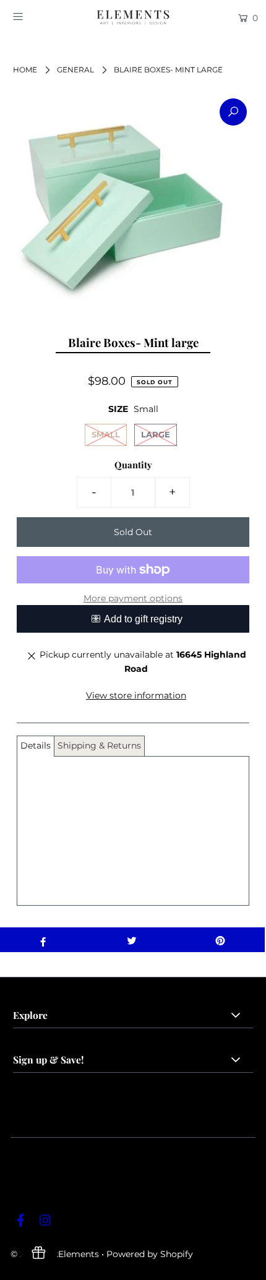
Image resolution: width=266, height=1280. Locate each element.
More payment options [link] (133, 598)
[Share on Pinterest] (220, 939)
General (75, 69)
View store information (136, 695)
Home (25, 69)
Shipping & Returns (99, 745)
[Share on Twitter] (131, 939)
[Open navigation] (35, 17)
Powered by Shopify (149, 1254)
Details (35, 745)
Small (106, 434)
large (155, 434)
